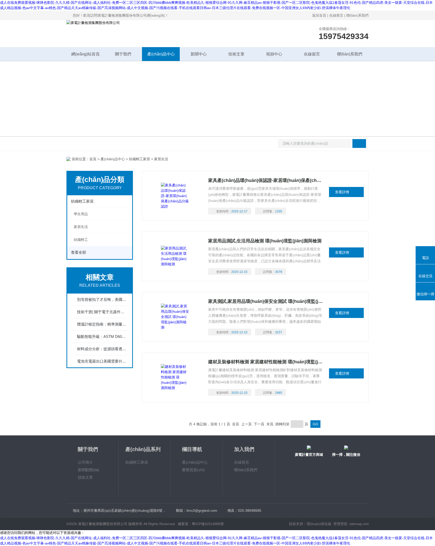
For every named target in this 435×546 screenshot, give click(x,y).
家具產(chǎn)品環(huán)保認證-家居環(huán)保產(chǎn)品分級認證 (265, 180)
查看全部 (78, 252)
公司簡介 (85, 462)
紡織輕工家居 (139, 159)
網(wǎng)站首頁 (85, 54)
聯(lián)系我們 (357, 15)
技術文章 (236, 54)
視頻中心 (274, 54)
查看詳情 (342, 192)
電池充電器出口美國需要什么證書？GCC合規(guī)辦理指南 (102, 361)
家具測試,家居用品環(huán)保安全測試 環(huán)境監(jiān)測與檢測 (265, 301)
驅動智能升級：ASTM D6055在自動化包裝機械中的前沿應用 (102, 336)
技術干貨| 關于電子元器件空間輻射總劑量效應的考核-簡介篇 (102, 312)
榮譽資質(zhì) (193, 470)
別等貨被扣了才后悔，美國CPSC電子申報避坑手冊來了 (102, 299)
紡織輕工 (81, 240)
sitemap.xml (359, 524)
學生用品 (81, 214)
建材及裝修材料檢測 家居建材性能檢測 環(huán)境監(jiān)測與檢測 (265, 361)
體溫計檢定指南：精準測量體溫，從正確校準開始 (102, 324)
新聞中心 (199, 54)
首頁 (92, 159)
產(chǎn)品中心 (161, 54)
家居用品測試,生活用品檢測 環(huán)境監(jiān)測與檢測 (264, 240)
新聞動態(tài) (88, 470)
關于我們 (123, 54)
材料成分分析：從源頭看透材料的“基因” (102, 349)
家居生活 (81, 227)
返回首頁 (319, 15)
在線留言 (336, 15)
